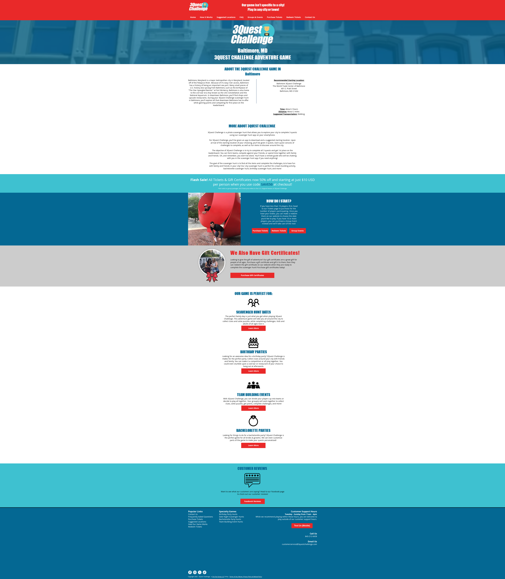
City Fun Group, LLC (218, 577)
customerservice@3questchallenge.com (299, 544)
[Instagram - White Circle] (195, 572)
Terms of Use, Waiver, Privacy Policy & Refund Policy (245, 577)
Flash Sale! (199, 179)
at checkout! (282, 184)
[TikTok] (204, 572)
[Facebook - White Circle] (190, 572)
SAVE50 (267, 184)
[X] (199, 572)
